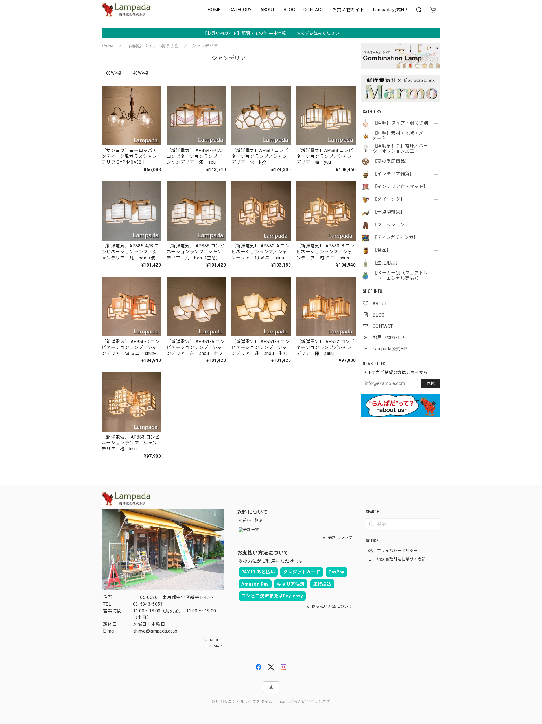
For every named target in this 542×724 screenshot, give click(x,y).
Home (107, 46)
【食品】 (382, 250)
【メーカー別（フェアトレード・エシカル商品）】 (400, 276)
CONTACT (313, 9)
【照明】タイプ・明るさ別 (400, 123)
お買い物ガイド (348, 9)
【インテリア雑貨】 (393, 173)
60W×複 (113, 73)
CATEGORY (240, 9)
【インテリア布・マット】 (400, 186)
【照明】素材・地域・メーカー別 (400, 136)
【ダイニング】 (389, 199)
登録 (430, 383)
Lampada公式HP (390, 9)
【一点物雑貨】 (389, 212)
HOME (213, 9)
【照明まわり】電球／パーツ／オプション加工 (400, 148)
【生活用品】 (386, 262)
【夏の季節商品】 (391, 161)
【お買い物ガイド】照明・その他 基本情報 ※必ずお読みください (271, 33)
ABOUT (267, 9)
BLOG (289, 9)
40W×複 (140, 73)
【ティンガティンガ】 (395, 237)
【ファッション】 (391, 224)
